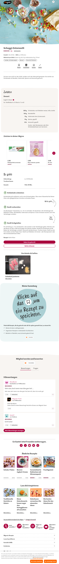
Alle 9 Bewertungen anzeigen (14, 430)
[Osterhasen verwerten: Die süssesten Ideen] (36, 501)
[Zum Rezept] (9, 467)
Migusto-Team (17, 399)
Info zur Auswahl (13, 100)
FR (7, 551)
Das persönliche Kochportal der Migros (13, 519)
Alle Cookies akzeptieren (36, 561)
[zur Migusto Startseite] (8, 1)
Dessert (22, 60)
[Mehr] (53, 394)
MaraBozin (13, 382)
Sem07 (12, 415)
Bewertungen (25, 368)
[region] (29, 557)
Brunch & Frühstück (31, 60)
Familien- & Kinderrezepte (11, 60)
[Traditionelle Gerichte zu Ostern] (9, 501)
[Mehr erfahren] (17, 277)
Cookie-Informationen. (38, 558)
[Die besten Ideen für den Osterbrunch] (49, 501)
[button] (7, 383)
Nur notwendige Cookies (50, 561)
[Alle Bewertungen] (7, 51)
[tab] (29, 535)
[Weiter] (53, 153)
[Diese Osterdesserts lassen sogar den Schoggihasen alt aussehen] (22, 501)
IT (10, 551)
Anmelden (31, 337)
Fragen (35, 368)
